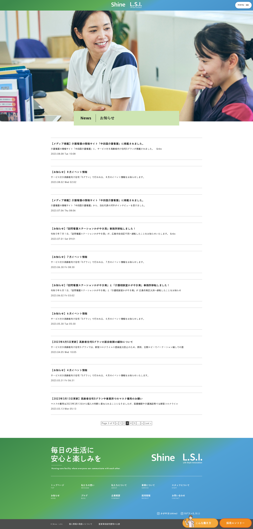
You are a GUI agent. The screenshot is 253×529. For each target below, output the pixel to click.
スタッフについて (180, 486)
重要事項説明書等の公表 (109, 524)
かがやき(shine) (169, 513)
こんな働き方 (203, 523)
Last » (148, 423)
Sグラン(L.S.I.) (192, 513)
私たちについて (119, 486)
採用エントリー (235, 523)
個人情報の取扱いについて (81, 524)
